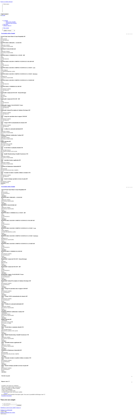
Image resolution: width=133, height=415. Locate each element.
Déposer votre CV (7, 25)
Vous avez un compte (8, 400)
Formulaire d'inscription (6, 395)
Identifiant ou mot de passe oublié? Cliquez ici (11, 407)
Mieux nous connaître (11, 21)
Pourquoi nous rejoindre (11, 23)
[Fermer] (131, 376)
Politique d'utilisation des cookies (8, 412)
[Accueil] (3, 15)
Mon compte (6, 28)
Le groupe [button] (5, 20)
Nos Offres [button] (5, 24)
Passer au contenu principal (6, 1)
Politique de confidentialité (6, 410)
